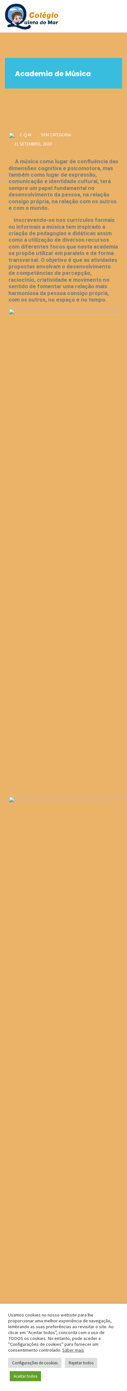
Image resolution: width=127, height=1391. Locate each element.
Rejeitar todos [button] (81, 1363)
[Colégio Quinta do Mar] (31, 16)
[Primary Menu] (115, 16)
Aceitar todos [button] (25, 1376)
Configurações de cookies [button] (35, 1363)
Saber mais (73, 1350)
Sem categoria (56, 135)
